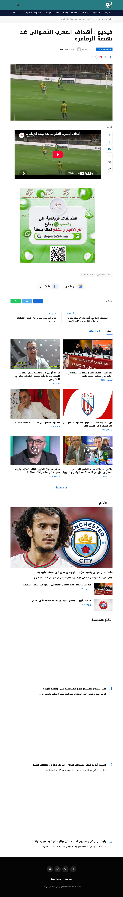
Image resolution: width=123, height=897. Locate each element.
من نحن (68, 879)
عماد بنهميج (63, 49)
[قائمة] (12, 4)
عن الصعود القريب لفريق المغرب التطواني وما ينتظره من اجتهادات (87, 424)
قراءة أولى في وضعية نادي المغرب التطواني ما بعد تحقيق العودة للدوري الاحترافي (37, 376)
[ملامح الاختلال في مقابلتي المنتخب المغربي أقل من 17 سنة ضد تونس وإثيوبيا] (87, 450)
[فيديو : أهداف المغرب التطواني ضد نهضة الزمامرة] (61, 92)
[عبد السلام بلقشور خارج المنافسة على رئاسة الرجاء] (61, 654)
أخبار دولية (17, 13)
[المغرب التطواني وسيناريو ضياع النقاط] (35, 404)
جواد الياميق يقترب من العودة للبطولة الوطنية (36, 319)
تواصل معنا (56, 879)
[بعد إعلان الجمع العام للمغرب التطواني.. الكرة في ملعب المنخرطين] (87, 354)
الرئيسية (106, 13)
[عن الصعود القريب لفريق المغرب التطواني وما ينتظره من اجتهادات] (87, 404)
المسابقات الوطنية (70, 13)
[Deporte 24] (108, 5)
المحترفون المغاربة (33, 13)
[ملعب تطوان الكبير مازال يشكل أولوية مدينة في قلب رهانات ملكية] (35, 450)
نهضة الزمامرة (87, 275)
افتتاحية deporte (91, 13)
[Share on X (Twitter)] (105, 57)
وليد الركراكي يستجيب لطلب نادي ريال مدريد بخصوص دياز (70, 841)
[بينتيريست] (100, 57)
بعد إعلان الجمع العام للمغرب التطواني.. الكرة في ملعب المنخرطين (89, 374)
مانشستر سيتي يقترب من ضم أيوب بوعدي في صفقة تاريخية (74, 572)
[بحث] (18, 4)
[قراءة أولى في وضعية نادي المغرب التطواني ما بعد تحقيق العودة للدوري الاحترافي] (35, 354)
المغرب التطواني (104, 275)
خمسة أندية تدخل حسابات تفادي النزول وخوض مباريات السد (69, 765)
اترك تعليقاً (61, 488)
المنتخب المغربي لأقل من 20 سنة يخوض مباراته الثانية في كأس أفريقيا (87, 319)
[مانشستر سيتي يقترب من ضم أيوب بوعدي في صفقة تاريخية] (61, 537)
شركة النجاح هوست (51, 886)
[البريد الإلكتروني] (109, 162)
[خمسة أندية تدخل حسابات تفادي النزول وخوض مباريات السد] (61, 730)
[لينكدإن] (109, 148)
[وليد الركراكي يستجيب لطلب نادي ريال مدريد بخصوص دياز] (61, 806)
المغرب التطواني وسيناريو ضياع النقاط (37, 422)
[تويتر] (109, 142)
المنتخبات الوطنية (51, 13)
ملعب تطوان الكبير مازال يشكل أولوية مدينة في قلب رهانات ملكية (37, 470)
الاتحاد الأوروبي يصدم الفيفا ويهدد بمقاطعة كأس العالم (62, 600)
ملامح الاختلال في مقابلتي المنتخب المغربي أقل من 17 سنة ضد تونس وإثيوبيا (87, 470)
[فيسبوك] (109, 135)
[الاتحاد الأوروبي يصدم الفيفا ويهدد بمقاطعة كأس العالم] (103, 605)
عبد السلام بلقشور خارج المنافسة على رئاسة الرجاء (74, 688)
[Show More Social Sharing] (94, 57)
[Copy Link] (109, 169)
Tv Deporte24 (104, 49)
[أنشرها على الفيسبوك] (110, 57)
